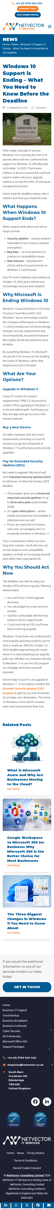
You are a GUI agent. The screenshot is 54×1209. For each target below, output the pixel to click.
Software (41, 107)
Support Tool (28, 8)
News (15, 44)
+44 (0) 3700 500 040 (29, 3)
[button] (49, 26)
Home (6, 44)
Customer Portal (28, 15)
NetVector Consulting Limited (25, 1175)
